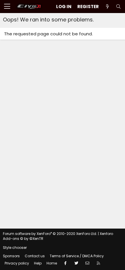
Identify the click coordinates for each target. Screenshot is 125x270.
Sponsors (11, 255)
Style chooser (15, 247)
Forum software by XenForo (50, 233)
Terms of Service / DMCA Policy (77, 255)
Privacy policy (17, 263)
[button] (7, 6)
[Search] (118, 6)
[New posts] (107, 6)
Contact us (35, 255)
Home (52, 263)
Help (38, 263)
